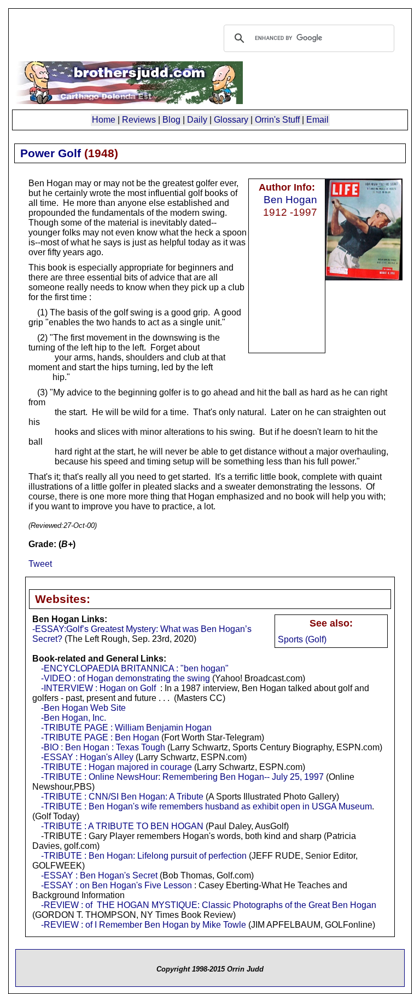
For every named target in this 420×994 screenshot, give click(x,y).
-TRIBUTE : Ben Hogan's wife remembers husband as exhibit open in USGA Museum (206, 806)
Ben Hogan (290, 199)
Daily (197, 119)
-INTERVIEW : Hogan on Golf (98, 688)
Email (317, 119)
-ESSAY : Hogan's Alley (87, 757)
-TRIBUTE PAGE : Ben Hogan (100, 737)
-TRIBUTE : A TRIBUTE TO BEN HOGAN (122, 826)
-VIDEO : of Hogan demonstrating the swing (125, 678)
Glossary (231, 119)
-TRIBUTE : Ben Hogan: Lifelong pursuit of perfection (144, 855)
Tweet (40, 563)
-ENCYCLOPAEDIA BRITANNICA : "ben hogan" (135, 668)
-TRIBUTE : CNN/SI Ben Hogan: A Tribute (122, 796)
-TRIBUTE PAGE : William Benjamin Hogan (126, 727)
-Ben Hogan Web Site (83, 708)
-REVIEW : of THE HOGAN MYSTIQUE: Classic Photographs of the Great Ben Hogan (208, 905)
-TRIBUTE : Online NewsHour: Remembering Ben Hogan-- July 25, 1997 (182, 777)
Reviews (139, 119)
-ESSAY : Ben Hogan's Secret (99, 875)
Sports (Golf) (302, 639)
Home (103, 119)
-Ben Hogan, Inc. (73, 717)
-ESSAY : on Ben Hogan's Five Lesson (116, 885)
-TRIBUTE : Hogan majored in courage (116, 767)
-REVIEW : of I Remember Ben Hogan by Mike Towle (143, 924)
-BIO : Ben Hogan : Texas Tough (103, 747)
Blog (171, 119)
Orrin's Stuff (277, 119)
